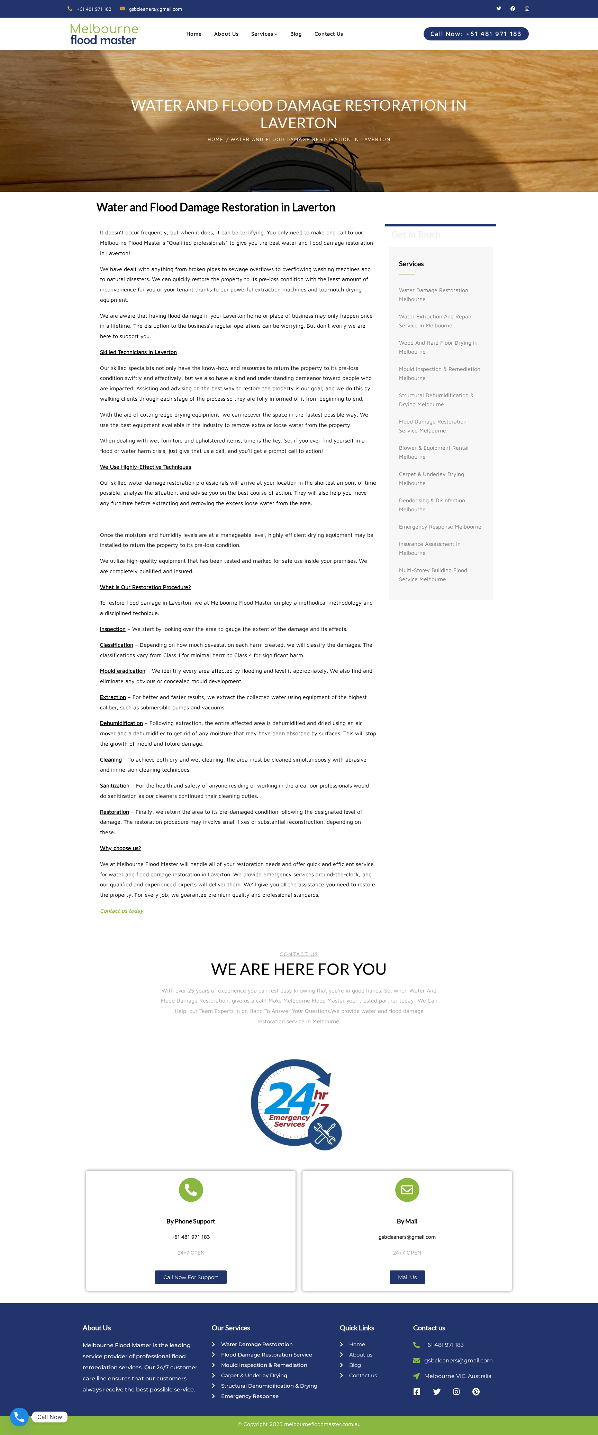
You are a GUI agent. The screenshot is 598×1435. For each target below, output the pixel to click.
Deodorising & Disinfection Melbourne (432, 504)
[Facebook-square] (417, 1392)
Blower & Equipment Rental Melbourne (434, 452)
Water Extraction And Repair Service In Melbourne (435, 320)
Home (216, 139)
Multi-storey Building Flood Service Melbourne (433, 574)
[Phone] (19, 1417)
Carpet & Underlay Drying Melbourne (431, 478)
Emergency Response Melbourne (440, 526)
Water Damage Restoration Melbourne (433, 294)
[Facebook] (512, 8)
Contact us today (121, 910)
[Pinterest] (476, 1392)
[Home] (101, 33)
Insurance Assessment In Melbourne (430, 548)
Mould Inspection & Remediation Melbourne (439, 373)
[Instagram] (527, 8)
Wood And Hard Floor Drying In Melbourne (438, 347)
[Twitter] (498, 8)
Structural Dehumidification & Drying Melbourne (436, 399)
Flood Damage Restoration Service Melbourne (432, 426)
